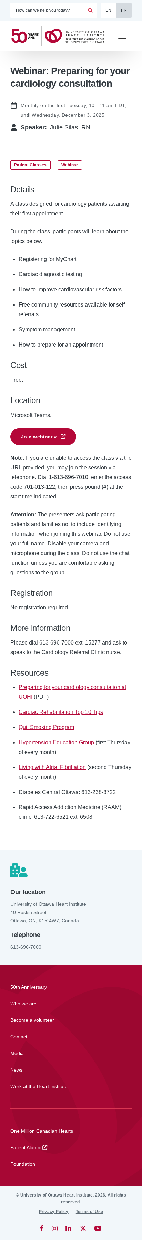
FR (124, 10)
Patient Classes (30, 165)
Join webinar (39, 436)
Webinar (69, 165)
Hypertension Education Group (56, 742)
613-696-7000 (25, 947)
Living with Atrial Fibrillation (52, 767)
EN (108, 10)
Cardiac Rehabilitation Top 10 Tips (61, 712)
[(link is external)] (42, 1228)
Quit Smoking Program (46, 727)
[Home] (60, 36)
